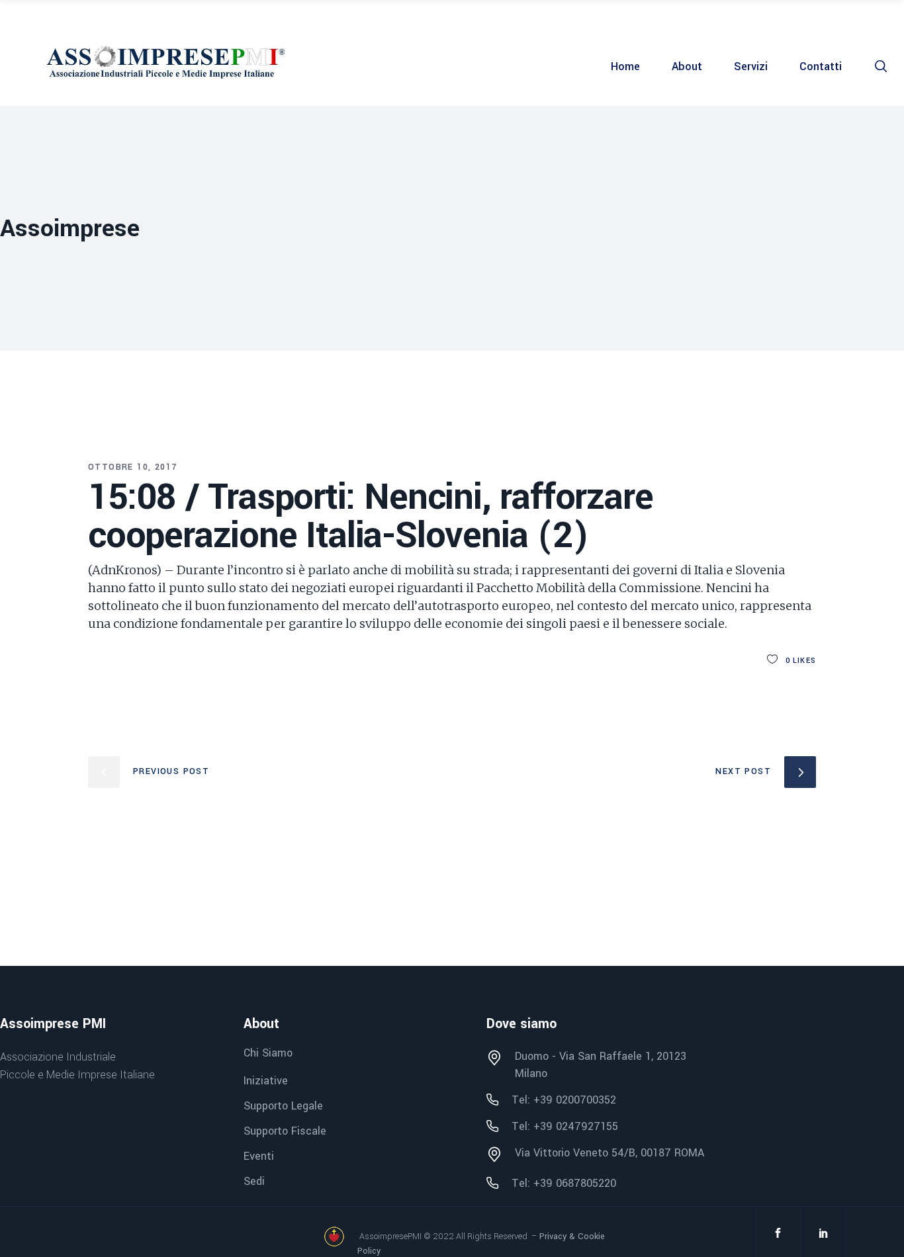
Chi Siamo (268, 1053)
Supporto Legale (283, 1105)
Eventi (259, 1156)
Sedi (254, 1181)
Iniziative (266, 1080)
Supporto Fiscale (285, 1131)
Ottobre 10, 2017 (132, 467)
